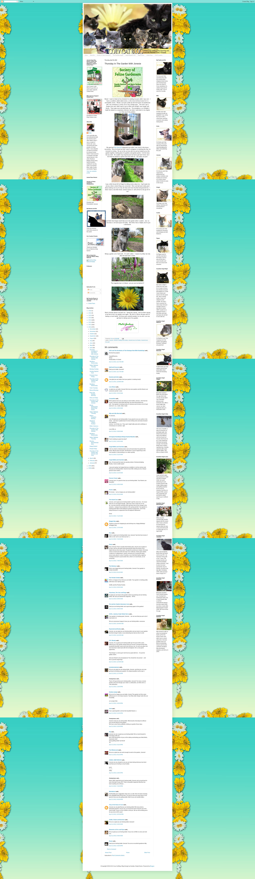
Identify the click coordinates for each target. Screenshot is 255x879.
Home (86, 55)
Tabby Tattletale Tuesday (94, 366)
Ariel (110, 708)
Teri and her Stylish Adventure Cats (119, 604)
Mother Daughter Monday (93, 417)
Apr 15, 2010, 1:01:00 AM (116, 393)
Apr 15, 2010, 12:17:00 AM (116, 362)
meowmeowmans (114, 667)
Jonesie (111, 340)
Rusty (110, 841)
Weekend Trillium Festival (92, 422)
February (92, 460)
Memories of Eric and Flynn (117, 829)
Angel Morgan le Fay (130, 55)
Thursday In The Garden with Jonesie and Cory (94, 453)
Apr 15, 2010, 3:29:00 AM (116, 431)
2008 (90, 468)
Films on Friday (94, 397)
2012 (90, 322)
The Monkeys (113, 566)
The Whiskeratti (113, 750)
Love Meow (112, 387)
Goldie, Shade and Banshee (117, 819)
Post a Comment (111, 849)
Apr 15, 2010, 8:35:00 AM (116, 598)
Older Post (147, 852)
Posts (90, 289)
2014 (90, 317)
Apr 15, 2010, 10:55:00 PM (116, 814)
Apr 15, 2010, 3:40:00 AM (116, 441)
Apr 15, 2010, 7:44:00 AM (116, 539)
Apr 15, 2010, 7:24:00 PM (116, 786)
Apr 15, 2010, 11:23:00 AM (116, 635)
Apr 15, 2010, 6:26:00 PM (116, 773)
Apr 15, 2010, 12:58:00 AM (116, 381)
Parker (111, 489)
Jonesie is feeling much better (121, 340)
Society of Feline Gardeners (104, 55)
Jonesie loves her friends (134, 340)
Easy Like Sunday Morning (93, 394)
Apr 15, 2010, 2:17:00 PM (116, 673)
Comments (92, 293)
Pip (110, 732)
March (92, 458)
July (91, 340)
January (92, 463)
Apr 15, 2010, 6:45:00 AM (116, 484)
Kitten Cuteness (94, 426)
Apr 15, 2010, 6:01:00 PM (116, 754)
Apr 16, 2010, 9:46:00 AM (116, 835)
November (93, 331)
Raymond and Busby (115, 629)
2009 (90, 466)
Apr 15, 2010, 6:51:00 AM (116, 494)
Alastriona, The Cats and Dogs (118, 592)
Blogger (152, 866)
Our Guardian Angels (118, 55)
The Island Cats (113, 499)
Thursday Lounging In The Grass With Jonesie (94, 352)
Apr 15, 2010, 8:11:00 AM (116, 572)
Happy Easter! (93, 446)
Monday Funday (94, 369)
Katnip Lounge (113, 692)
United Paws (150, 55)
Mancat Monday (94, 390)
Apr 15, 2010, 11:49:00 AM (116, 662)
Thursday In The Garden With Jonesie (94, 358)
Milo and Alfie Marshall (115, 413)
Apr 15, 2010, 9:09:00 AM (116, 608)
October (92, 333)
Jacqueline (112, 398)
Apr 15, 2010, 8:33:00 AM (116, 587)
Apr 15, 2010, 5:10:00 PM (116, 713)
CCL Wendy (112, 640)
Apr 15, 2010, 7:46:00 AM (116, 560)
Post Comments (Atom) (118, 855)
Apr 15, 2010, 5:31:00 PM (116, 744)
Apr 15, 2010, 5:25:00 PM (116, 726)
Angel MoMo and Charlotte (116, 446)
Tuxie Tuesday (94, 388)
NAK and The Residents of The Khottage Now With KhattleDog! (127, 350)
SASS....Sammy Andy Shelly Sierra (119, 614)
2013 (90, 320)
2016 (90, 313)
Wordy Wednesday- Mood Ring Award (94, 407)
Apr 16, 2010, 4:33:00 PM (116, 845)
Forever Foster (113, 478)
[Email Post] (122, 338)
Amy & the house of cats (116, 804)
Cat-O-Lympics (158, 55)
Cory (90, 133)
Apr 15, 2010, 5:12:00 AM (116, 454)
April (91, 347)
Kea (110, 533)
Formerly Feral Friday (94, 375)
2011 (90, 324)
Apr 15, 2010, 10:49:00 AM (116, 623)
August (92, 338)
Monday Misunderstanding (94, 442)
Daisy (110, 544)
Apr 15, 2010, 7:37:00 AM (116, 527)
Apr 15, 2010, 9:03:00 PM (116, 799)
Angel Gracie (141, 55)
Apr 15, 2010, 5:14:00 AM (116, 473)
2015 (90, 315)
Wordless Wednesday (94, 362)
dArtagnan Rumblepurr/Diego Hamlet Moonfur (122, 436)
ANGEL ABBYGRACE (115, 760)
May (91, 345)
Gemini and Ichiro (114, 377)
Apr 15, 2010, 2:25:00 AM (116, 408)
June (91, 343)
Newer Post (108, 852)
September (93, 336)
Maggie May (112, 521)
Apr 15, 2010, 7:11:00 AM (116, 516)
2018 (90, 310)
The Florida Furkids (114, 577)
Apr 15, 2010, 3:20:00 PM (116, 703)
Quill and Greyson (114, 367)
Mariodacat (112, 791)
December (93, 329)
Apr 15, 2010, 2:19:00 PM (116, 686)
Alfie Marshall (118, 147)
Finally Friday (93, 448)
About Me (92, 55)
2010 (90, 327)
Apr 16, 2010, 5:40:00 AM (116, 824)
